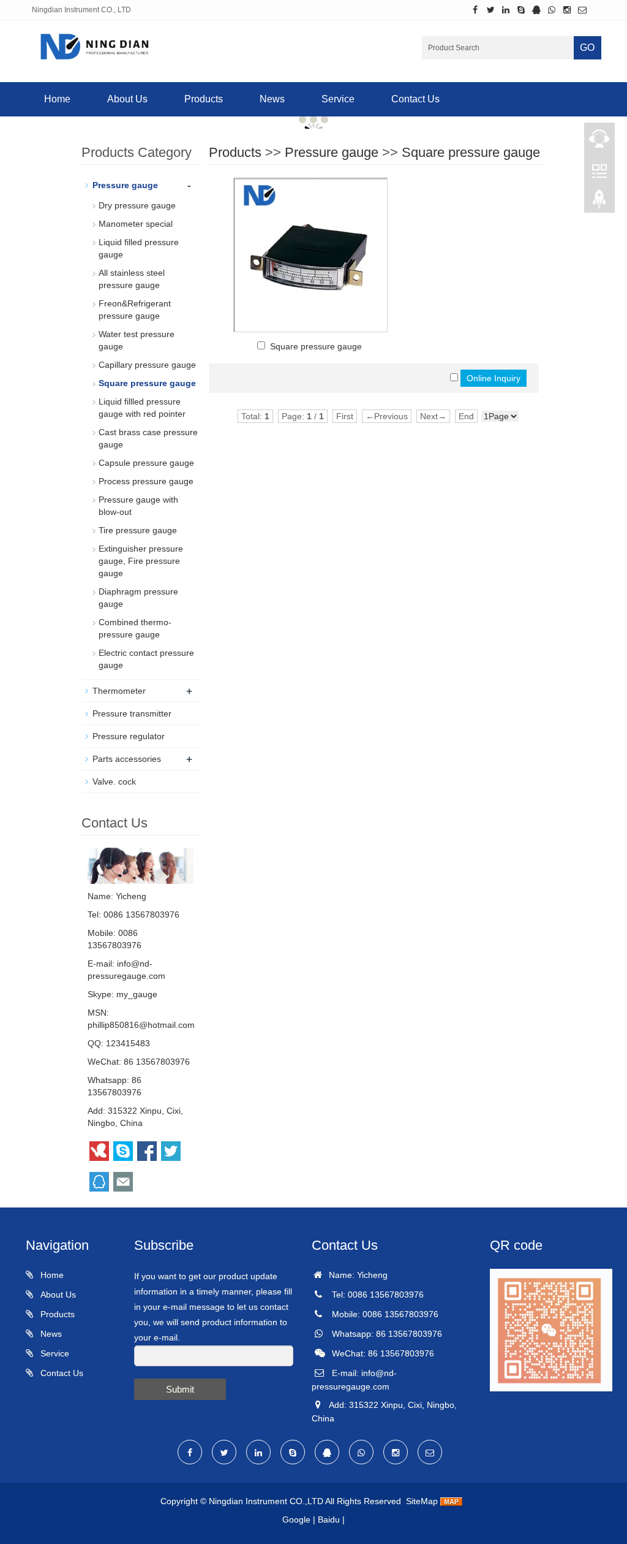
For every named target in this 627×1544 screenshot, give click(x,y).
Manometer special (136, 224)
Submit (180, 1389)
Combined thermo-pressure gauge (135, 628)
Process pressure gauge (146, 481)
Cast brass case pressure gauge (148, 438)
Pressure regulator (128, 736)
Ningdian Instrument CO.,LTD (266, 1501)
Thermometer (119, 691)
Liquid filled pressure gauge (139, 248)
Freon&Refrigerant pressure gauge (135, 310)
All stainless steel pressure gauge (132, 279)
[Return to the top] (599, 203)
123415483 (128, 1043)
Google (296, 1519)
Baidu (329, 1519)
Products (203, 99)
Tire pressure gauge (138, 530)
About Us (127, 99)
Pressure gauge (331, 152)
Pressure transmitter (131, 713)
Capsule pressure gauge (146, 463)
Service (338, 99)
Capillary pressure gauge (147, 365)
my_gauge (136, 994)
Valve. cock (114, 781)
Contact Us (415, 99)
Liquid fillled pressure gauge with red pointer (142, 408)
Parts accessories (126, 759)
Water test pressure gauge (137, 340)
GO (587, 47)
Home (57, 99)
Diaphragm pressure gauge (138, 598)
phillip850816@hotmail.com (141, 1025)
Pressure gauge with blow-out (138, 506)
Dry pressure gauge (137, 205)
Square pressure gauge (471, 152)
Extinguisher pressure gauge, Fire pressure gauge (141, 561)
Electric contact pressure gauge (146, 659)
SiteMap (422, 1501)
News (272, 99)
